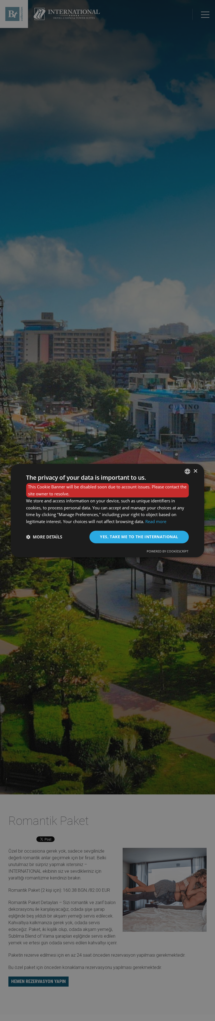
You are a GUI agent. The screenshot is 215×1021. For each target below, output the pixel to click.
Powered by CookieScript (167, 551)
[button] (44, 537)
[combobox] (187, 471)
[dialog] (107, 510)
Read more (155, 521)
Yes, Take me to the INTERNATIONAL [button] (139, 536)
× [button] (195, 471)
